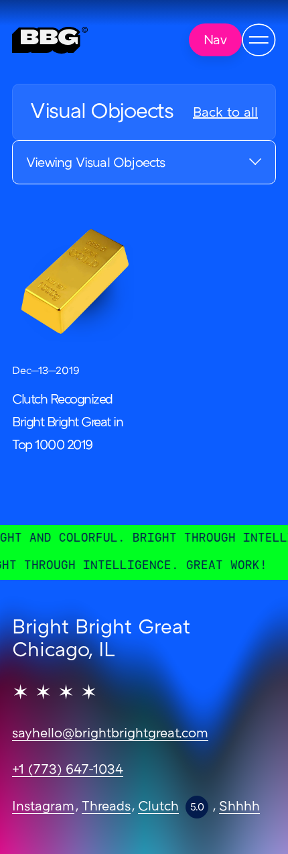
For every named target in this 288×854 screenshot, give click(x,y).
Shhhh (239, 807)
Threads (106, 807)
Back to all (225, 113)
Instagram (43, 807)
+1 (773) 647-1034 (67, 770)
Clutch (158, 807)
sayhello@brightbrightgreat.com (110, 734)
